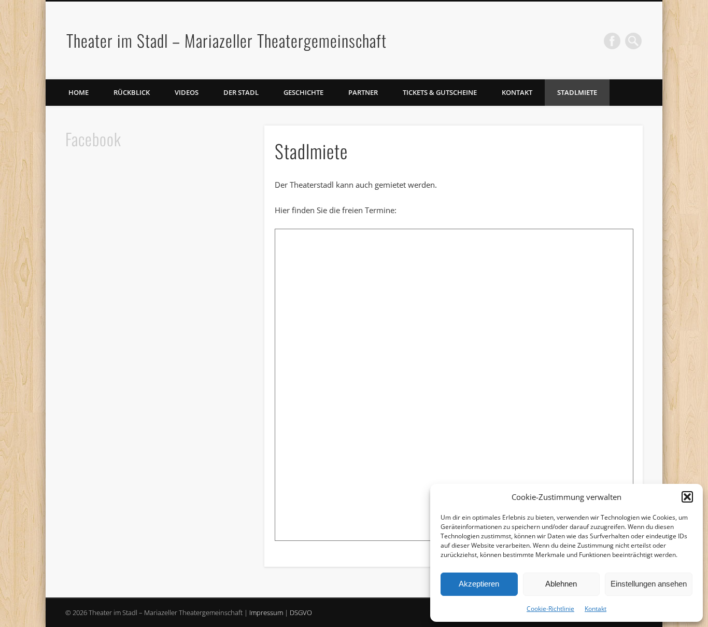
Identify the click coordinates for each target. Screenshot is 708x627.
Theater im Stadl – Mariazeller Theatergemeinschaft (226, 40)
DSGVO (301, 612)
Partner (363, 92)
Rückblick (132, 92)
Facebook (612, 41)
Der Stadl (241, 92)
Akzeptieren (479, 583)
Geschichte (303, 92)
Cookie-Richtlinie (550, 608)
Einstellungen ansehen (649, 583)
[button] (687, 497)
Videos (187, 92)
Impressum (266, 612)
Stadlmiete (577, 92)
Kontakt (595, 608)
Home (78, 92)
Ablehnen (561, 583)
